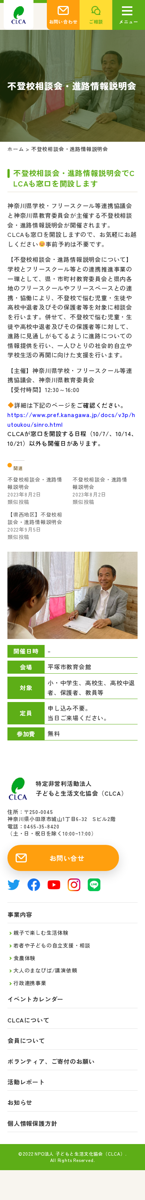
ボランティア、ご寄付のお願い (51, 1061)
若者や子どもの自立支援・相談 (51, 945)
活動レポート (26, 1082)
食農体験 (24, 958)
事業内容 (19, 914)
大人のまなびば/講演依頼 (45, 970)
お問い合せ (66, 858)
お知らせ (19, 1102)
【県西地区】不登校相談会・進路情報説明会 (34, 518)
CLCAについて (28, 1020)
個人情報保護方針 (32, 1123)
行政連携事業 (29, 983)
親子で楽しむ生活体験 (40, 932)
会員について (26, 1040)
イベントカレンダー (35, 999)
